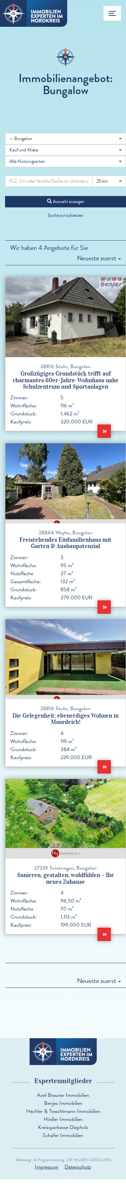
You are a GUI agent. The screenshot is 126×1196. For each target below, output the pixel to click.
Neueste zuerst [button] (97, 258)
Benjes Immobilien (63, 1103)
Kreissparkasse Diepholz (63, 1127)
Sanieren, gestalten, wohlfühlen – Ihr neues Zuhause (65, 878)
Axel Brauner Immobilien (63, 1095)
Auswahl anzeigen (68, 201)
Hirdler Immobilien (63, 1119)
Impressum (46, 1167)
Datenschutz (78, 1167)
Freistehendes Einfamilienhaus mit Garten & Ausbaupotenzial (65, 543)
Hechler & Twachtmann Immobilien (63, 1111)
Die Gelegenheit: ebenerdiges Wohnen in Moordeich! (65, 719)
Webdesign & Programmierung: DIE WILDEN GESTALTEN (63, 1160)
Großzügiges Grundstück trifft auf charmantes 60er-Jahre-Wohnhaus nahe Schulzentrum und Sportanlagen (66, 380)
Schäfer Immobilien (63, 1135)
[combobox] (65, 138)
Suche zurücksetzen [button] (65, 215)
